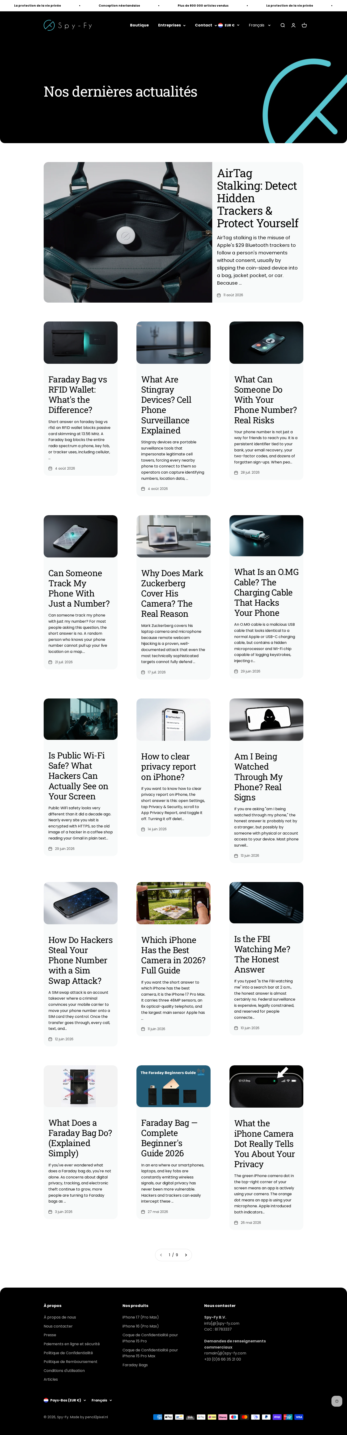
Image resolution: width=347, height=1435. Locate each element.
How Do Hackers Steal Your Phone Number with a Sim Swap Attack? (80, 960)
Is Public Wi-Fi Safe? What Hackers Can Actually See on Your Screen (78, 776)
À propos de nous (60, 1317)
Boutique (139, 25)
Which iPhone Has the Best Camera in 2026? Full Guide (173, 955)
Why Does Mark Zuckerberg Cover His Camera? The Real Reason (172, 593)
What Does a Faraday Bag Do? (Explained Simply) (80, 1138)
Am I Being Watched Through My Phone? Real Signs (258, 776)
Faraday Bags (135, 1365)
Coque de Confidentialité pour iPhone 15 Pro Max (150, 1353)
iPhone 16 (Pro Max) (141, 1326)
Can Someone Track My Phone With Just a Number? (79, 588)
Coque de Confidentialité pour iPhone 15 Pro (150, 1338)
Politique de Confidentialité (68, 1353)
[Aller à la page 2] (186, 1255)
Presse (50, 1335)
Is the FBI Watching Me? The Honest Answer (262, 954)
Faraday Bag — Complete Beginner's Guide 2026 (169, 1138)
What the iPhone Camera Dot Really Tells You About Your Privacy (264, 1143)
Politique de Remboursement (70, 1361)
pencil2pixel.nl (96, 1417)
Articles (51, 1379)
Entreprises (169, 25)
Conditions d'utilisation (64, 1370)
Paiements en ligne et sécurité (72, 1344)
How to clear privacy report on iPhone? (168, 766)
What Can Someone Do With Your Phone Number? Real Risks (265, 399)
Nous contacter (58, 1326)
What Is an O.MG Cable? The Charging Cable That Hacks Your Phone (266, 592)
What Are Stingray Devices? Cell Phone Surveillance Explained (166, 404)
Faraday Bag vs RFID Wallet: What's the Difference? (77, 394)
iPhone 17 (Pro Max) (141, 1317)
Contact (203, 25)
